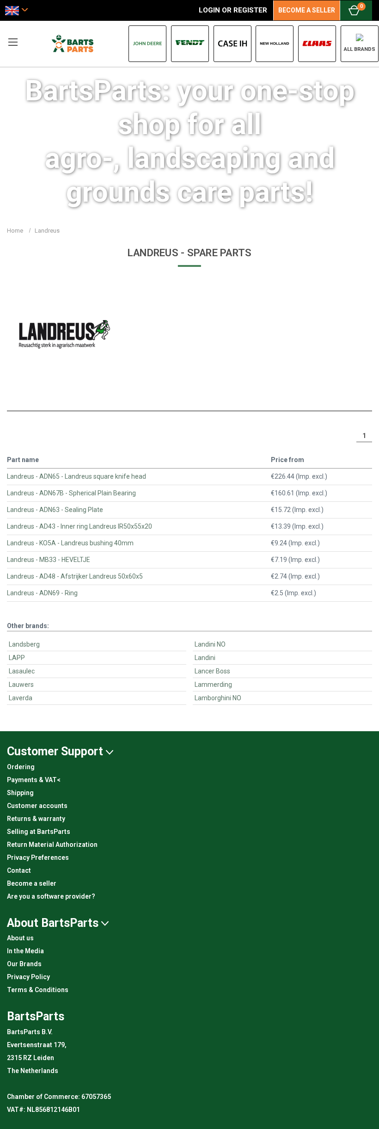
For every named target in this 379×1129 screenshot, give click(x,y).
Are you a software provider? (51, 896)
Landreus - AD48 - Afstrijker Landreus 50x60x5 (75, 576)
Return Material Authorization (52, 844)
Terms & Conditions (37, 989)
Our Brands (24, 964)
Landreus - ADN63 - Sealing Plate (55, 509)
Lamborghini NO (218, 698)
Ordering (21, 767)
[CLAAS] (317, 44)
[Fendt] (189, 44)
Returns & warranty (36, 818)
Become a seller (31, 883)
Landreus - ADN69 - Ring (42, 593)
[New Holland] (274, 44)
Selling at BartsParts (38, 831)
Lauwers (21, 684)
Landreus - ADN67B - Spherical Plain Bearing (71, 493)
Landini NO (210, 644)
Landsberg (24, 644)
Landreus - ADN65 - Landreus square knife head (76, 476)
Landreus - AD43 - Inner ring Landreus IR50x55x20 (79, 526)
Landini (205, 657)
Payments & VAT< (34, 780)
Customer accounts (37, 805)
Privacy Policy (28, 977)
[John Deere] (147, 44)
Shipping (20, 792)
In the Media (25, 951)
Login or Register (233, 10)
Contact (19, 870)
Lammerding (213, 684)
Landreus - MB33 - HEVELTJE (48, 559)
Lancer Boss (212, 671)
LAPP (17, 657)
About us (20, 938)
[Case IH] (232, 44)
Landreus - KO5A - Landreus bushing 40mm (70, 543)
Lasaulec (22, 671)
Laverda (20, 698)
